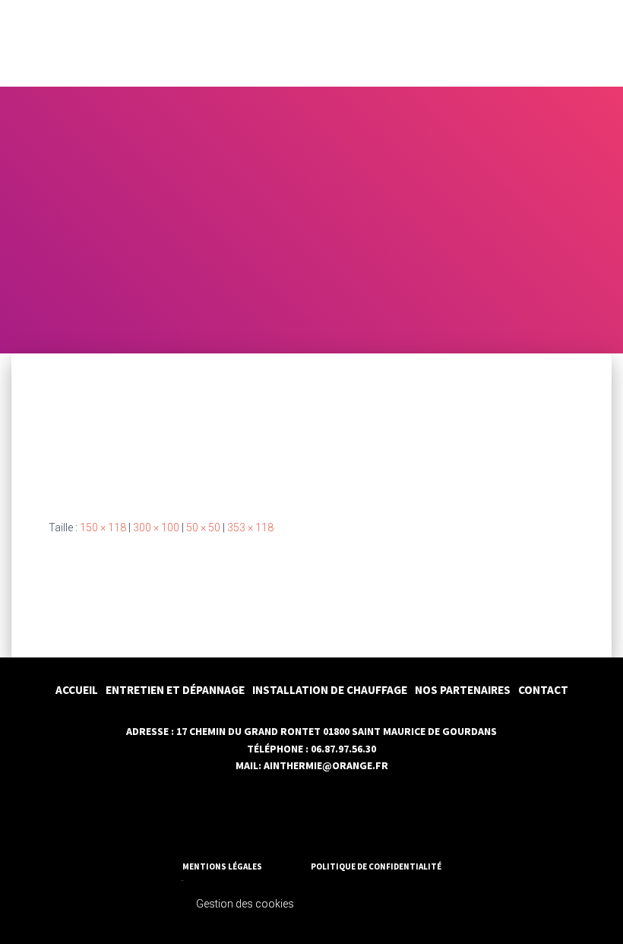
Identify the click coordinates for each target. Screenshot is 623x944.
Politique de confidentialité (376, 866)
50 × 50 (203, 527)
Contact (543, 690)
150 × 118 (103, 527)
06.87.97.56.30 (343, 749)
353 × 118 (250, 527)
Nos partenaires (463, 690)
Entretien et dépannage (175, 690)
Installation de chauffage (329, 690)
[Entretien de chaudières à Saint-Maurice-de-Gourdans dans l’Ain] (172, 450)
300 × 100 (156, 527)
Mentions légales (222, 866)
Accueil (76, 690)
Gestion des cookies (245, 904)
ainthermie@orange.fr (326, 765)
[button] (587, 43)
